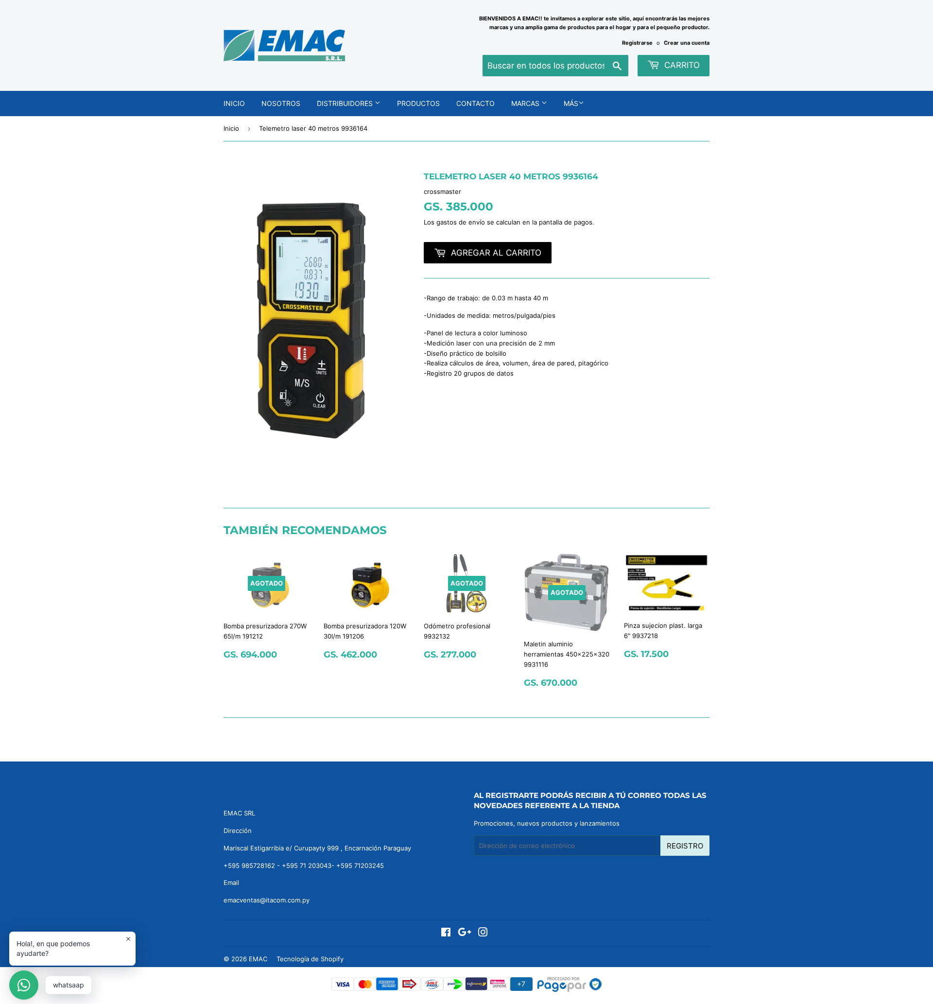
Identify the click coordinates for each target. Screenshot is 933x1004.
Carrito (681, 65)
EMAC (258, 959)
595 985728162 (251, 865)
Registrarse (637, 42)
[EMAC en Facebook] (446, 933)
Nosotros (280, 103)
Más (571, 103)
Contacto (475, 103)
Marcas (526, 103)
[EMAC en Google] (464, 933)
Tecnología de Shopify (310, 959)
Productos (418, 103)
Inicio (234, 103)
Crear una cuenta (686, 42)
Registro (685, 845)
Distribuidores (346, 103)
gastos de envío (460, 222)
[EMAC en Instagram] (483, 933)
